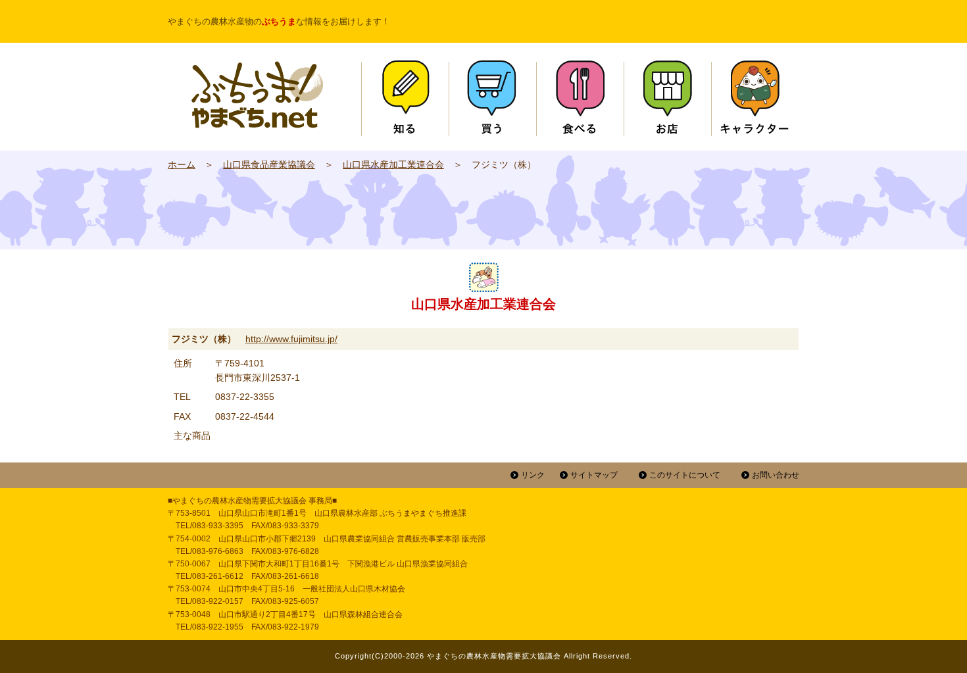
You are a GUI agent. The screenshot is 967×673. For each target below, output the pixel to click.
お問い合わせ (775, 475)
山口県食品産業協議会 (269, 164)
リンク (533, 475)
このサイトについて (684, 475)
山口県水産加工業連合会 (393, 164)
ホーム (181, 164)
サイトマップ (594, 475)
